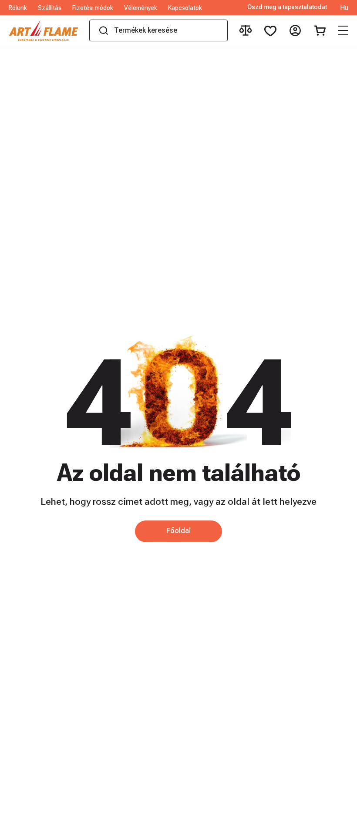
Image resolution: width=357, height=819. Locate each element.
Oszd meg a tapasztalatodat (287, 7)
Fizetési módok (92, 7)
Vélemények (140, 7)
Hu (344, 8)
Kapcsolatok (185, 7)
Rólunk (18, 7)
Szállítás (49, 7)
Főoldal (178, 531)
